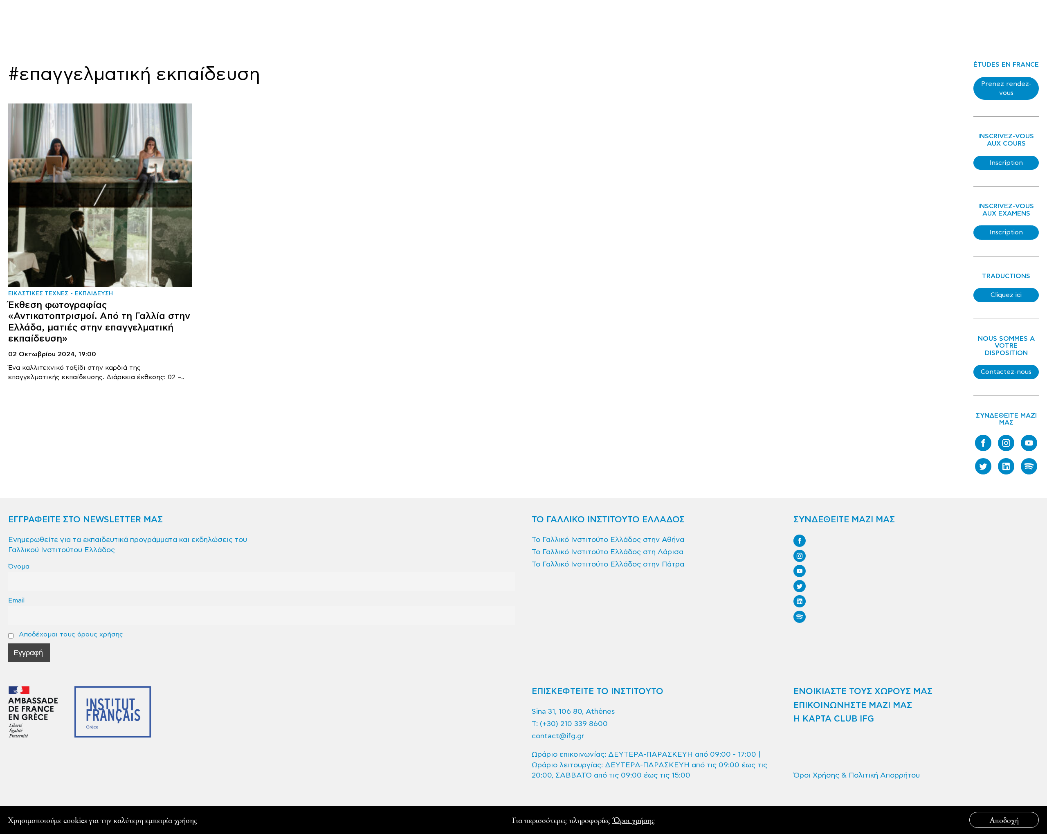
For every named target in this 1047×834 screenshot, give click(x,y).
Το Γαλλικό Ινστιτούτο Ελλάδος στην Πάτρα (608, 564)
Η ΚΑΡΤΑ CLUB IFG (833, 719)
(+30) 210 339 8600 (574, 723)
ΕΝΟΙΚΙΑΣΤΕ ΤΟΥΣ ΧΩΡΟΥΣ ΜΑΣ (862, 691)
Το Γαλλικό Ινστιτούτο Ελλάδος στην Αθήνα (608, 539)
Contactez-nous (1006, 371)
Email (16, 600)
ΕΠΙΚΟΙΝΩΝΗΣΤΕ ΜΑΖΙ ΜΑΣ (852, 705)
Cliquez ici (1006, 295)
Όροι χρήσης (633, 819)
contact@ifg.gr (558, 736)
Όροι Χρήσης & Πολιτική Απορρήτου (856, 775)
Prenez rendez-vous (1006, 88)
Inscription (1006, 162)
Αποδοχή (1004, 819)
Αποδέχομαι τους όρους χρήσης (70, 634)
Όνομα (18, 566)
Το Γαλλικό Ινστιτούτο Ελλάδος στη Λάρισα (607, 552)
